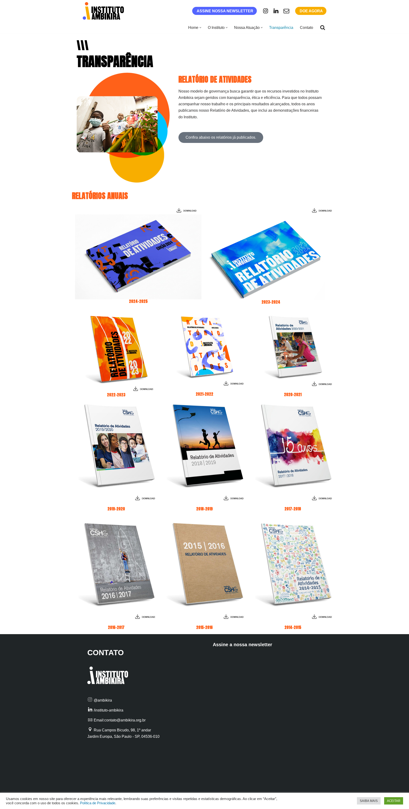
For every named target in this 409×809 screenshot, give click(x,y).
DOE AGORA (311, 11)
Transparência (281, 28)
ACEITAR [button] (393, 801)
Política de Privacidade (97, 803)
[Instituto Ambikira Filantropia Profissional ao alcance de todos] (104, 11)
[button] (200, 27)
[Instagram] (266, 11)
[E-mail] (286, 11)
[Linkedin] (276, 11)
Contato (306, 28)
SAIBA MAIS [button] (369, 801)
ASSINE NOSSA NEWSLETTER (225, 11)
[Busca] (322, 27)
